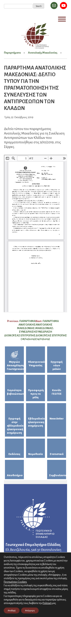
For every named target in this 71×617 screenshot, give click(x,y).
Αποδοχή (12, 610)
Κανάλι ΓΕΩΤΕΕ (57, 392)
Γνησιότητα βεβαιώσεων (15, 392)
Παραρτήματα (12, 52)
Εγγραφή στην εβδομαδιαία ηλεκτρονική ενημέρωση (15, 425)
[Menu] (62, 19)
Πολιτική (47, 603)
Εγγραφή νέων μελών (57, 365)
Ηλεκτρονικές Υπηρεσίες (36, 363)
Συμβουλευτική (57, 475)
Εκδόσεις (14, 454)
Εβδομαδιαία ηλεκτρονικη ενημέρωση (36, 422)
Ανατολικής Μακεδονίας (42, 52)
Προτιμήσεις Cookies (15, 581)
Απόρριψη (30, 610)
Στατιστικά (57, 454)
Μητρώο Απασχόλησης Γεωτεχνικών (15, 365)
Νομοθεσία (35, 454)
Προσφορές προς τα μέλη (36, 394)
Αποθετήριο (15, 475)
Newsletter (57, 418)
